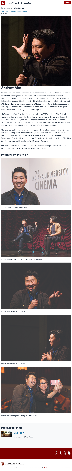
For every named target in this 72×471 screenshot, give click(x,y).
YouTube (68, 453)
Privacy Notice (38, 467)
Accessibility (13, 467)
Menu (67, 3)
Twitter (56, 453)
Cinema (12, 8)
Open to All (30, 467)
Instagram (64, 453)
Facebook (60, 453)
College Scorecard (22, 467)
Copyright (45, 467)
